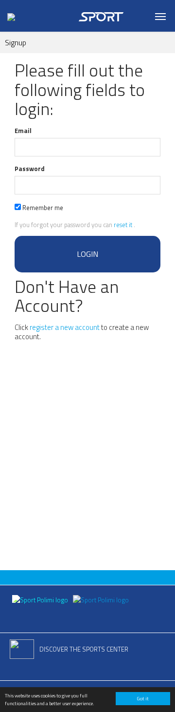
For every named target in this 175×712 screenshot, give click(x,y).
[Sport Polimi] (101, 599)
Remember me (42, 207)
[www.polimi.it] (41, 599)
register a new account (65, 327)
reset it (123, 225)
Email (23, 130)
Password (30, 168)
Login (87, 254)
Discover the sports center (83, 649)
